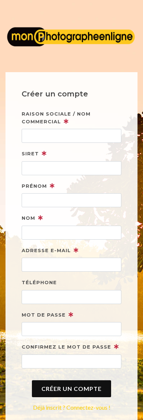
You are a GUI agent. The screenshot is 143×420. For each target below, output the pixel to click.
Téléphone (39, 282)
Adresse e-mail (46, 250)
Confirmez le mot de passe (66, 347)
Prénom (34, 186)
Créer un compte (71, 388)
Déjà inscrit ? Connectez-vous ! (71, 407)
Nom (28, 218)
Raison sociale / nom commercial (56, 117)
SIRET (30, 153)
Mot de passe (44, 315)
